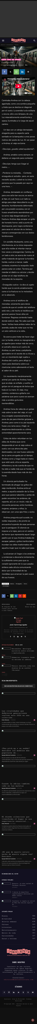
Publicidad (18, 1000)
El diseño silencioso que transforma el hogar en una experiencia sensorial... (17, 819)
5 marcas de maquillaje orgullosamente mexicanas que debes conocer (22, 893)
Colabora (28, 999)
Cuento (16, 44)
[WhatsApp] (16, 72)
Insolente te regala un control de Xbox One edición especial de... (23, 902)
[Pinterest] (20, 596)
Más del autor (18, 645)
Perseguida (19, 583)
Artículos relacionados (8, 645)
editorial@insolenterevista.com (18, 979)
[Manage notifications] (32, 1020)
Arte (13, 59)
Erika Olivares (5, 720)
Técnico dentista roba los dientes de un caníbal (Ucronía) (23, 668)
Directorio (7, 999)
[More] (28, 72)
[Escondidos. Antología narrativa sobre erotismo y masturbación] (6, 651)
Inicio (3, 44)
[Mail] (22, 637)
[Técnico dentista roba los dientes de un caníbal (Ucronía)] (6, 668)
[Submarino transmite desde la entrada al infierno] (6, 659)
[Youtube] (33, 992)
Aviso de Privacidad (18, 999)
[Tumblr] (23, 992)
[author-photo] (18, 622)
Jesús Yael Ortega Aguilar (10, 65)
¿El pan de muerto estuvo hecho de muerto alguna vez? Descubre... (17, 854)
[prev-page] (3, 674)
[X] (10, 72)
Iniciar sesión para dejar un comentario (18, 686)
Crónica (3, 655)
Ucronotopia (17, 59)
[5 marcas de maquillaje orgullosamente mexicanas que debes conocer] (6, 894)
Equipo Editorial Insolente (9, 755)
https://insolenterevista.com (18, 627)
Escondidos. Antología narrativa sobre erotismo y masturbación (23, 651)
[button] (3, 40)
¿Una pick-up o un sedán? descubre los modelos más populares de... (16, 750)
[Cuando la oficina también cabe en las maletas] (18, 773)
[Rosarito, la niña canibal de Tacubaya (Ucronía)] (6, 886)
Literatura (10, 44)
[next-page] (6, 674)
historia (12, 583)
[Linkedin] (22, 72)
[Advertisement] (18, 19)
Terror (25, 583)
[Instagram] (14, 637)
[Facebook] (4, 72)
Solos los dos (30, 606)
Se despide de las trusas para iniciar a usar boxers (9, 608)
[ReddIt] (24, 596)
